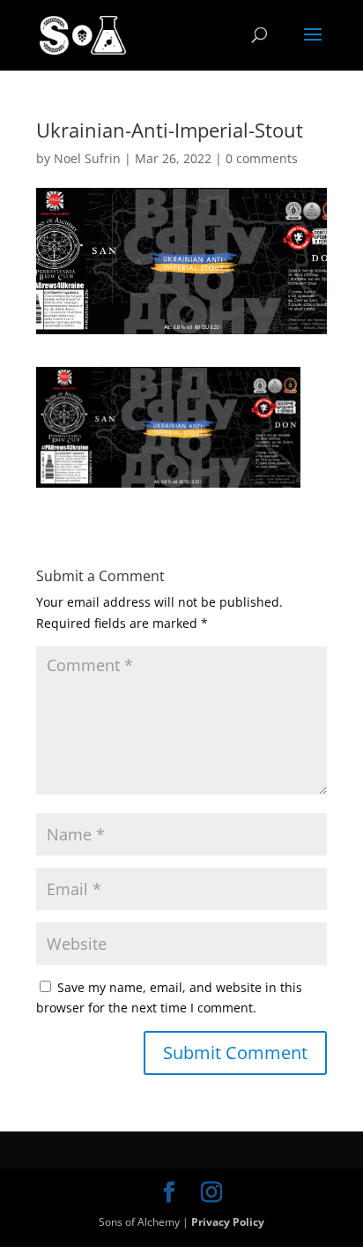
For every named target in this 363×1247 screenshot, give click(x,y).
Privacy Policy (227, 1221)
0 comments (262, 158)
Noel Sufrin (87, 158)
